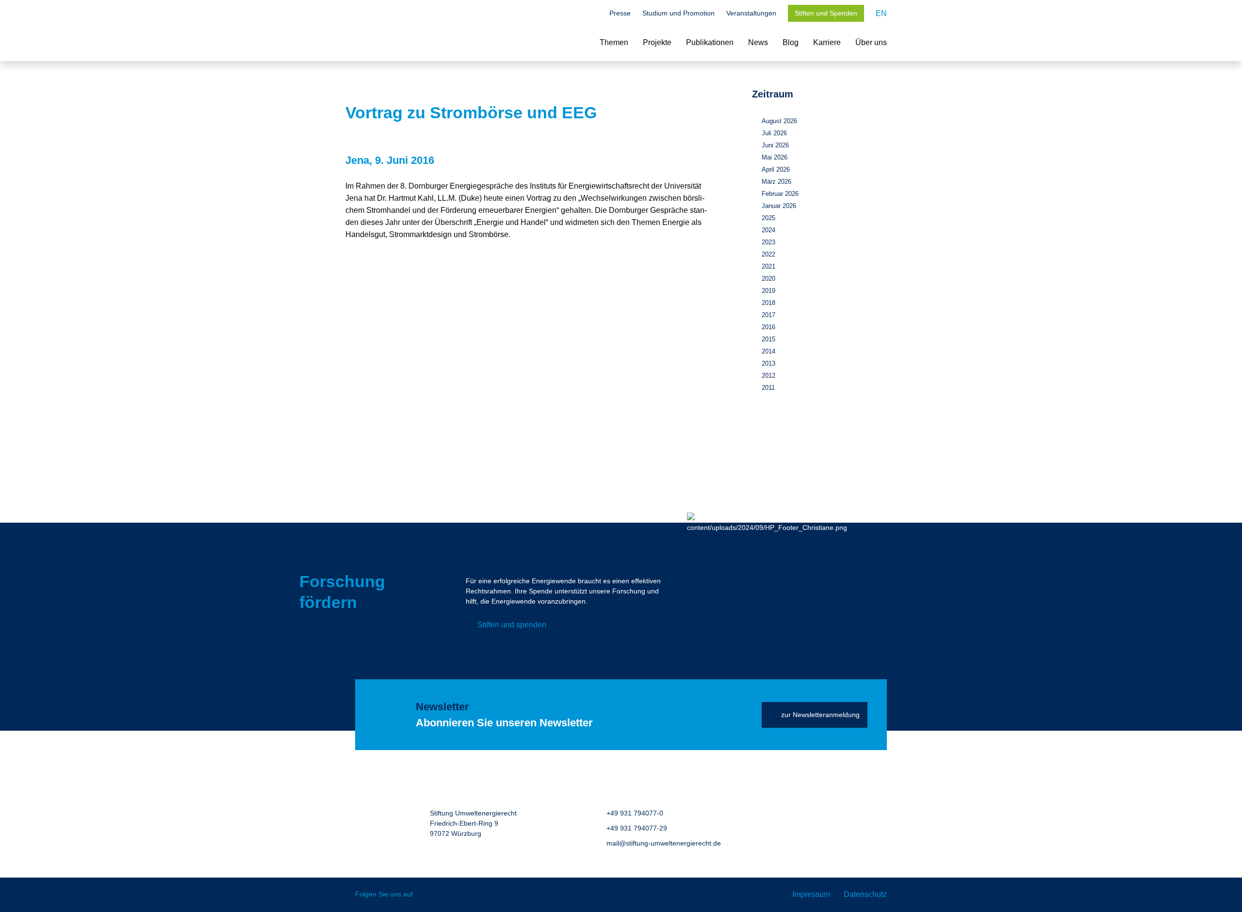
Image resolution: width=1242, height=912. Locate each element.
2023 (768, 242)
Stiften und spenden (511, 625)
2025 (768, 218)
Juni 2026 (775, 145)
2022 (768, 254)
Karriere (827, 42)
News (758, 42)
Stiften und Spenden (826, 13)
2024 (768, 230)
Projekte (657, 42)
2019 (768, 290)
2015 (768, 339)
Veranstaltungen (751, 13)
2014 (768, 351)
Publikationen (710, 42)
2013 (768, 363)
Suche (593, 14)
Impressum (811, 894)
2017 (768, 315)
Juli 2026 (774, 133)
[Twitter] (427, 894)
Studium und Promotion (678, 13)
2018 (768, 302)
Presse (620, 13)
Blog (791, 42)
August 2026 (779, 121)
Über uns (871, 42)
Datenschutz (865, 894)
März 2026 (776, 181)
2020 (768, 278)
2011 (768, 387)
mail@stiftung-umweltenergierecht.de (663, 843)
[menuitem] (881, 13)
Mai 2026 (774, 157)
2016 (768, 327)
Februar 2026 (780, 193)
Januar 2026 (779, 205)
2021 (768, 266)
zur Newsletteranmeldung (820, 715)
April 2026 (776, 169)
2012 (768, 375)
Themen (614, 42)
